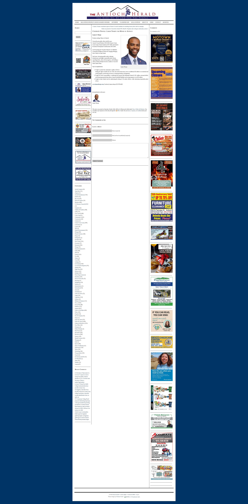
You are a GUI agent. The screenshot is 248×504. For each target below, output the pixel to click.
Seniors (76, 336)
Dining (76, 232)
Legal (76, 295)
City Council (78, 213)
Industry (77, 284)
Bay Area (77, 198)
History (76, 271)
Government (78, 263)
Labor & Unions (78, 293)
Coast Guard (78, 215)
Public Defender (78, 329)
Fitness (76, 258)
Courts (76, 226)
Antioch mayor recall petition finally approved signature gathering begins (81, 413)
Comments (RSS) (131, 494)
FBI (76, 252)
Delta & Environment (80, 230)
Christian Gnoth (119, 496)
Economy (77, 243)
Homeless (77, 276)
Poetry (76, 317)
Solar (76, 342)
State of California (79, 345)
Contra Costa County (80, 222)
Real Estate (77, 330)
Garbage (77, 262)
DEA (76, 228)
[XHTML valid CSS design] (132, 496)
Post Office (77, 325)
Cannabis (77, 208)
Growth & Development (80, 265)
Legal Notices (135, 22)
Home (77, 22)
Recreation (77, 332)
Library (76, 299)
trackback (139, 110)
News (76, 303)
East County (78, 241)
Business (77, 202)
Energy (76, 247)
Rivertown (77, 334)
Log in (137, 494)
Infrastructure (78, 286)
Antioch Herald (116, 494)
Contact (158, 22)
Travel (76, 355)
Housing (77, 280)
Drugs (76, 236)
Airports (77, 193)
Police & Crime (78, 319)
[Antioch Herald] (123, 20)
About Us (145, 22)
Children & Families (79, 209)
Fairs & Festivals (79, 249)
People (76, 314)
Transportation (78, 353)
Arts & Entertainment (80, 195)
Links (151, 22)
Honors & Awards (79, 278)
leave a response (131, 110)
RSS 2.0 (119, 110)
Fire (76, 256)
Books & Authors (79, 200)
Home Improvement (79, 275)
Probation (77, 327)
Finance (76, 254)
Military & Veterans (79, 301)
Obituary (77, 306)
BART (76, 196)
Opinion (77, 308)
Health (76, 267)
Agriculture (77, 191)
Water (76, 360)
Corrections (77, 224)
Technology (77, 351)
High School (78, 269)
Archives (166, 22)
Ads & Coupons (78, 189)
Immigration (78, 282)
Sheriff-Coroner (78, 338)
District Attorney (79, 234)
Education (77, 245)
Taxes (76, 349)
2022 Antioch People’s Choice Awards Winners (95, 22)
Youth (76, 364)
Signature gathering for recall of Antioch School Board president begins (82, 417)
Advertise (115, 22)
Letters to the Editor (79, 310)
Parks (76, 312)
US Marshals (78, 358)
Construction (78, 219)
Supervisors (77, 347)
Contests (77, 221)
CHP (76, 211)
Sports (76, 343)
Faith (76, 250)
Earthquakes (78, 237)
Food (76, 260)
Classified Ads (124, 22)
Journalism (77, 291)
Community (77, 217)
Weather (77, 362)
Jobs (76, 290)
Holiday (77, 273)
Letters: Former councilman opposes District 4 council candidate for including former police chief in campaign (118, 26)
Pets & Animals (78, 316)
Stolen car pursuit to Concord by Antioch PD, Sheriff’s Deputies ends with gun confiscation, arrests (124, 28)
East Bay (77, 239)
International (78, 288)
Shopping (77, 340)
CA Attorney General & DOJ (81, 204)
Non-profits (77, 304)
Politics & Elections (79, 323)
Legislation (77, 297)
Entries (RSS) (123, 494)
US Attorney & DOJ (79, 357)
